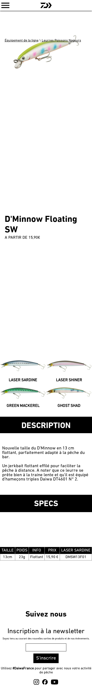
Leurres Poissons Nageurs (61, 40)
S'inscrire (46, 658)
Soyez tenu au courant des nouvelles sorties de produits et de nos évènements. (46, 638)
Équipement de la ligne (22, 40)
